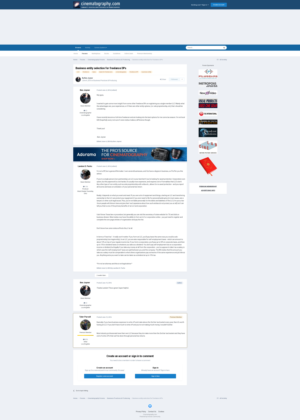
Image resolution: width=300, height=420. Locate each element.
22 (86, 110)
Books (106, 53)
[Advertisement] (150, 27)
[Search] (224, 47)
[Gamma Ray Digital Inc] (208, 122)
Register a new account (104, 376)
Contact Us (152, 411)
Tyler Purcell (85, 317)
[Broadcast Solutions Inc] (208, 132)
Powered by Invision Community (150, 416)
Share (163, 79)
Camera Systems (100, 47)
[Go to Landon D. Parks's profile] (85, 174)
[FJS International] (208, 114)
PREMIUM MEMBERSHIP (208, 186)
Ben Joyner (88, 78)
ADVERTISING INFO (208, 190)
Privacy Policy (141, 411)
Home (76, 53)
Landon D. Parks (85, 166)
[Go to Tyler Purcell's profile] (85, 325)
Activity (87, 47)
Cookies (161, 411)
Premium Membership (144, 53)
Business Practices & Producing (105, 80)
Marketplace (96, 53)
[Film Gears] (208, 74)
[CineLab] (208, 147)
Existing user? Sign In (199, 5)
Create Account (218, 5)
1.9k (86, 186)
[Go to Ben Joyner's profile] (78, 79)
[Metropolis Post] (208, 84)
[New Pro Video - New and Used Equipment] (208, 93)
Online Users (128, 53)
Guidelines (116, 53)
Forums (85, 53)
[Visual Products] (208, 103)
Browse (78, 47)
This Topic (215, 47)
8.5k (86, 339)
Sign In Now (155, 376)
